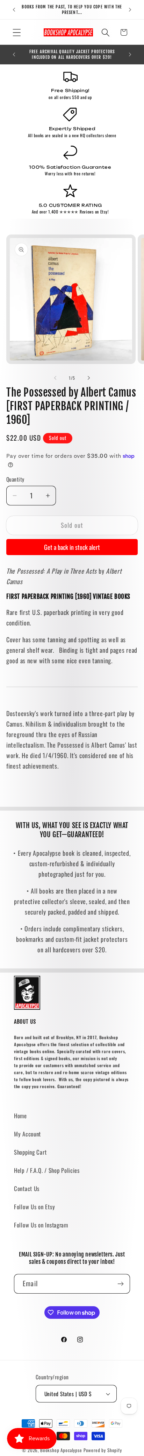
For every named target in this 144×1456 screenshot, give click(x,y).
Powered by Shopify (103, 1450)
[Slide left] (55, 378)
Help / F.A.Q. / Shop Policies (47, 1170)
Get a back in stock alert (72, 547)
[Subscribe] (120, 1284)
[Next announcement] (130, 10)
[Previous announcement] (14, 10)
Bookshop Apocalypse (61, 1450)
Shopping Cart (30, 1152)
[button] (17, 32)
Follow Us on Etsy (34, 1206)
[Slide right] (88, 378)
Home (20, 1115)
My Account (27, 1133)
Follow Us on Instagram (41, 1224)
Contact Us (26, 1188)
